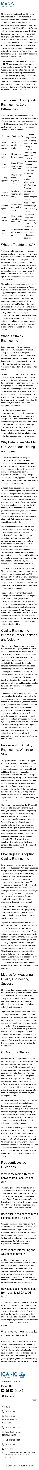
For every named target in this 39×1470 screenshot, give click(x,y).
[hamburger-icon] (34, 5)
